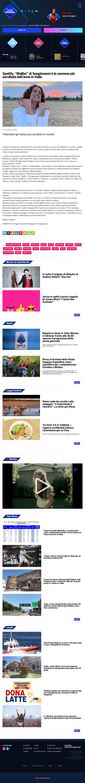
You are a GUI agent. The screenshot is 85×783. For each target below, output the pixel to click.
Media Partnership (54, 751)
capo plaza (59, 244)
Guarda (63, 30)
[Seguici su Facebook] (22, 11)
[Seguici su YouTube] (36, 11)
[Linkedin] (16, 233)
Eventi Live (51, 745)
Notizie (10, 25)
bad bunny (35, 244)
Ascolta (21, 30)
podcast (55, 248)
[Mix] (25, 233)
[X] (8, 233)
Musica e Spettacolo (20, 25)
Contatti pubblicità (55, 748)
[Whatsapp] (29, 233)
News (26, 751)
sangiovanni (72, 248)
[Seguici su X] (25, 11)
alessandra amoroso (13, 244)
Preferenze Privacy (37, 765)
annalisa (26, 244)
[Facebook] (4, 233)
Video (37, 745)
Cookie (50, 765)
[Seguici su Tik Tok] (32, 11)
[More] (33, 233)
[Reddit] (12, 233)
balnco (43, 244)
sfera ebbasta (8, 252)
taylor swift (27, 252)
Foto (36, 748)
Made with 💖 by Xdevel (42, 778)
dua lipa (78, 244)
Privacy (24, 765)
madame (18, 248)
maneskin (27, 248)
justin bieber (8, 248)
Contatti (60, 765)
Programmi (28, 748)
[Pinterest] (20, 233)
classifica (69, 244)
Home (5, 25)
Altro (77, 382)
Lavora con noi (40, 751)
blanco (51, 244)
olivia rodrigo (45, 248)
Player (26, 745)
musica (35, 248)
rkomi (63, 248)
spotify (18, 252)
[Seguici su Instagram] (29, 11)
